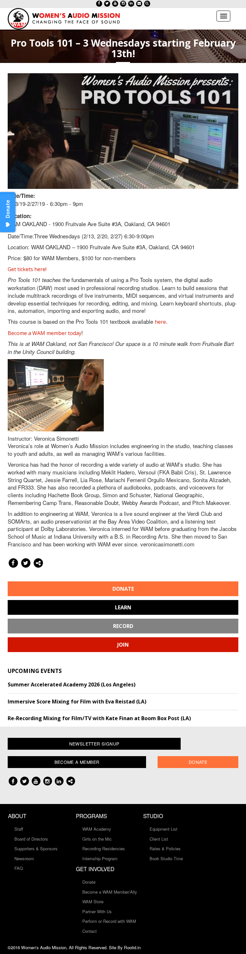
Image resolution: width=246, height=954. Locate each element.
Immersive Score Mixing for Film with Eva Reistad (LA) (77, 701)
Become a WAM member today (44, 333)
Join (123, 644)
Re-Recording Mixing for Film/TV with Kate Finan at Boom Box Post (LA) (99, 718)
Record (123, 626)
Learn (123, 607)
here (160, 321)
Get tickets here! (27, 269)
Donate (123, 588)
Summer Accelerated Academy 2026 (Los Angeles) (71, 684)
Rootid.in (132, 947)
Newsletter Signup (94, 743)
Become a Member (77, 762)
